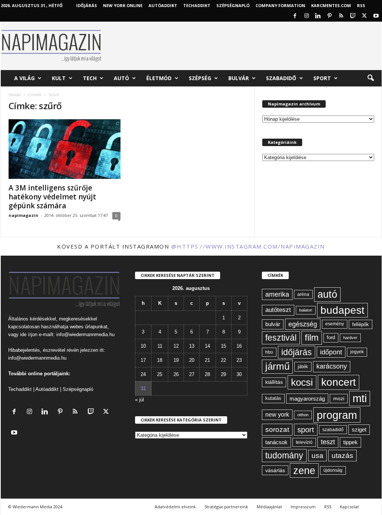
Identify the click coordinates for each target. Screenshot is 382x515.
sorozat (277, 429)
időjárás (296, 352)
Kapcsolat (349, 506)
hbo (269, 352)
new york (277, 414)
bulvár (272, 324)
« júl (139, 399)
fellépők (360, 324)
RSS (361, 5)
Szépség (200, 78)
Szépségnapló (233, 5)
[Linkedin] (318, 16)
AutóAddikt (162, 5)
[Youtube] (376, 16)
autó (327, 294)
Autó (121, 78)
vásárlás (275, 470)
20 (191, 360)
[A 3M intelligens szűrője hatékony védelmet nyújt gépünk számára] (64, 149)
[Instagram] (306, 16)
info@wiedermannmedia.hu (85, 334)
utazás (342, 455)
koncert (338, 382)
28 (207, 374)
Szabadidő (281, 78)
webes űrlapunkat (88, 326)
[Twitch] (352, 16)
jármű (277, 366)
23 (239, 360)
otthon (303, 415)
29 (223, 374)
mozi (338, 398)
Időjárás (86, 5)
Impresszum (303, 506)
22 (223, 360)
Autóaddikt (47, 389)
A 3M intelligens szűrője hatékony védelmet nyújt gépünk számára (52, 197)
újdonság (332, 470)
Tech (90, 78)
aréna (303, 294)
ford (331, 337)
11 (159, 346)
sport (305, 430)
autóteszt (278, 309)
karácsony (331, 366)
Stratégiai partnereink (226, 506)
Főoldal (15, 94)
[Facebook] (295, 16)
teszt (328, 442)
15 (223, 346)
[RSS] (341, 16)
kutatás (273, 398)
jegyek (357, 351)
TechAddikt (196, 5)
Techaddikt (20, 389)
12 (176, 346)
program (337, 415)
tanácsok (276, 442)
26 (176, 374)
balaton (305, 310)
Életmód (159, 78)
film (312, 337)
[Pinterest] (329, 16)
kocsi (302, 382)
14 (207, 346)
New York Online (123, 5)
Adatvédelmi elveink (175, 506)
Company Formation (280, 5)
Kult (59, 78)
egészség (302, 324)
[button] (370, 78)
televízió (304, 442)
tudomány (284, 455)
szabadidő (333, 429)
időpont (331, 352)
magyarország (307, 398)
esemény (334, 323)
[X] (364, 16)
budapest (342, 310)
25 (159, 374)
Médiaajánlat (269, 506)
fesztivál (281, 337)
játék (303, 366)
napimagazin (23, 215)
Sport (322, 78)
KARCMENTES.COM (331, 5)
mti (360, 398)
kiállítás (274, 382)
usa (317, 455)
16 (239, 346)
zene (304, 470)
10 (143, 346)
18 (159, 360)
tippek (350, 442)
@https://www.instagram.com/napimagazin (248, 246)
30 (239, 374)
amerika (277, 294)
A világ (24, 78)
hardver (350, 337)
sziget (359, 429)
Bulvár (238, 78)
